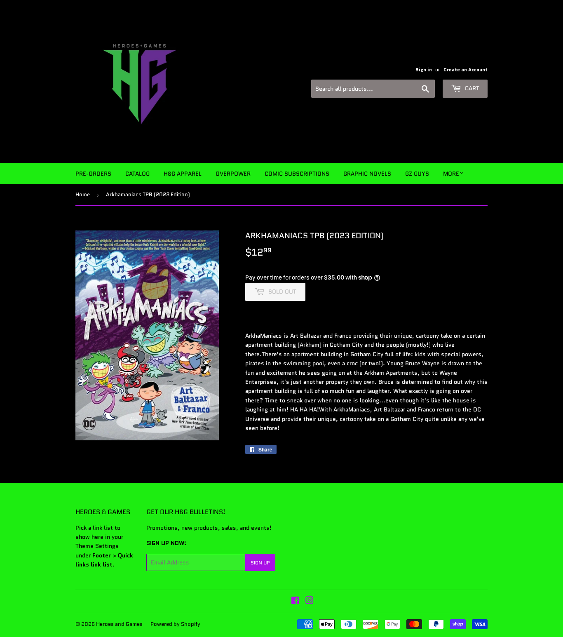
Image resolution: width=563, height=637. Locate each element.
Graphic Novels (367, 173)
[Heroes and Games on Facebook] (295, 601)
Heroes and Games (119, 624)
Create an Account (465, 69)
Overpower (233, 173)
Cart (471, 88)
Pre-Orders (93, 173)
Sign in (423, 69)
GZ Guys (417, 173)
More (451, 173)
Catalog (137, 173)
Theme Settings (97, 546)
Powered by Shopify (175, 624)
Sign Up (260, 562)
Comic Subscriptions (297, 173)
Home (82, 194)
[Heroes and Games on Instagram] (309, 601)
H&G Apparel (183, 173)
